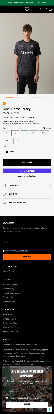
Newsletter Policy (22, 251)
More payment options (27, 176)
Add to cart (27, 163)
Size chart (47, 128)
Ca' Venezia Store (10, 323)
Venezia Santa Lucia (11, 327)
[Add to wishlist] (45, 9)
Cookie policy (8, 297)
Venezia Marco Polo (11, 332)
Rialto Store (7, 315)
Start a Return (8, 271)
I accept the (17, 251)
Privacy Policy (33, 398)
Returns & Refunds (10, 285)
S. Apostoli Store (9, 319)
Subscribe (27, 257)
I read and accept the (24, 398)
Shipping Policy (9, 301)
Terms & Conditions (11, 293)
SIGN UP (27, 404)
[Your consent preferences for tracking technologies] (49, 409)
